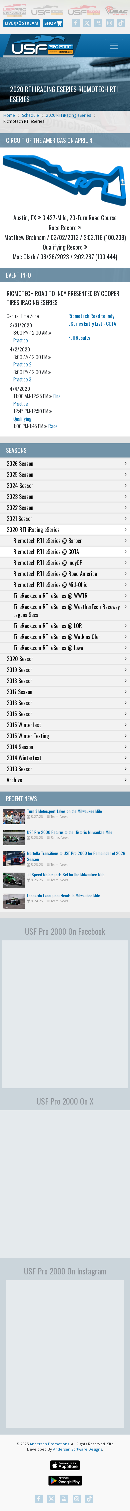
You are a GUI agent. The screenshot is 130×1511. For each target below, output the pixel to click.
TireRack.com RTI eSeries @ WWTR (50, 596)
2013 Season (20, 769)
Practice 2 (22, 364)
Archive (14, 780)
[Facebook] (76, 23)
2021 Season (20, 519)
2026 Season (20, 464)
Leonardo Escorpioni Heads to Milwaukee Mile (63, 895)
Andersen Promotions (49, 1443)
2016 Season (20, 703)
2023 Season (20, 497)
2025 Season (20, 475)
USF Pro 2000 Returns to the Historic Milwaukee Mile (69, 832)
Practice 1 (22, 340)
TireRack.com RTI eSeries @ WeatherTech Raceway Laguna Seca (66, 611)
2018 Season (20, 681)
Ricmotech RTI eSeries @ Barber (47, 541)
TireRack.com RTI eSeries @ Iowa (48, 648)
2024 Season (20, 486)
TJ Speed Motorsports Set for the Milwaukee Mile (66, 874)
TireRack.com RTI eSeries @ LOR (47, 626)
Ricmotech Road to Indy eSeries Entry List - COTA (92, 319)
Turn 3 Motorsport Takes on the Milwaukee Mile (64, 811)
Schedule (30, 115)
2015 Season (20, 714)
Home (9, 115)
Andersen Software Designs (77, 1449)
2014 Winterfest (24, 758)
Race (53, 425)
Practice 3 (22, 379)
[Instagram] (110, 23)
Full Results (79, 337)
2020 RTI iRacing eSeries (68, 115)
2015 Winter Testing (28, 736)
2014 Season (20, 747)
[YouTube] (98, 23)
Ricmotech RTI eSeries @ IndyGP (47, 563)
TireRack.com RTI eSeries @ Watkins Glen (57, 637)
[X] (87, 23)
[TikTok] (121, 23)
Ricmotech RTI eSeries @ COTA (46, 552)
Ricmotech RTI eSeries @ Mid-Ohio (50, 585)
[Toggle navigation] (114, 45)
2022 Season (20, 508)
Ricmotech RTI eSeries (23, 121)
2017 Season (19, 692)
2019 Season (20, 670)
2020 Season (20, 659)
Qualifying (22, 418)
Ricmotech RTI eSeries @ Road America (55, 574)
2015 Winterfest (24, 725)
